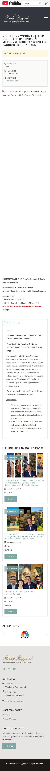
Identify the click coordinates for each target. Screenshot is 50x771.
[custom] (3, 669)
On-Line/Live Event (11, 81)
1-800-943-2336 (12, 683)
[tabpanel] (25, 381)
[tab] (7, 322)
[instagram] (9, 669)
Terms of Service (9, 719)
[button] (3, 634)
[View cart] (46, 3)
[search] (40, 3)
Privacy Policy (8, 715)
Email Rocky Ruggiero (14, 701)
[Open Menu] (46, 19)
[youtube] (14, 669)
